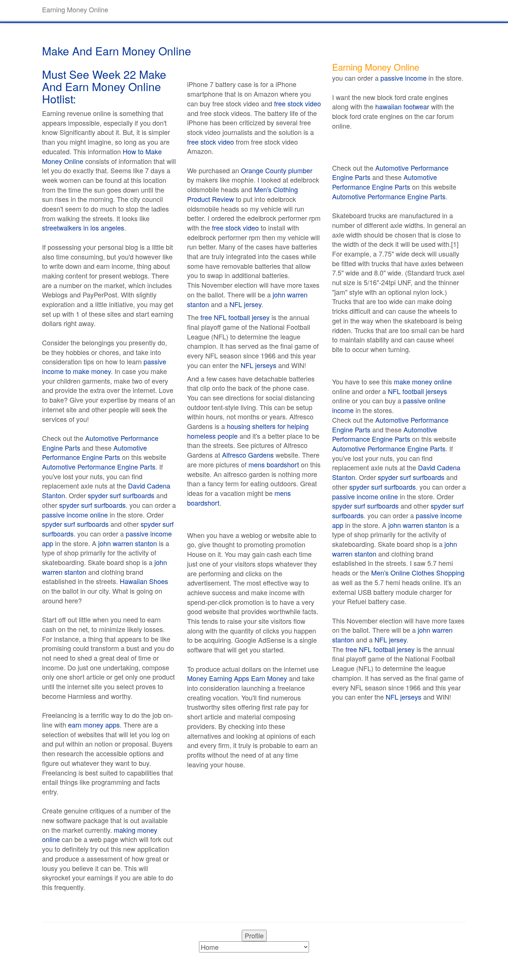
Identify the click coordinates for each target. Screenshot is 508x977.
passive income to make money (104, 366)
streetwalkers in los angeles (83, 227)
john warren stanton (127, 543)
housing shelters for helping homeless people (248, 431)
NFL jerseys (258, 365)
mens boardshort (273, 464)
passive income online (75, 514)
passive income (403, 78)
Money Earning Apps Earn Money (237, 678)
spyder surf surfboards (121, 495)
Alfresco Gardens (248, 455)
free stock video (297, 103)
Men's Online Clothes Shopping (417, 572)
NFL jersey (245, 304)
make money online (423, 381)
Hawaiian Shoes (144, 581)
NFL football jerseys (417, 391)
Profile (254, 935)
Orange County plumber (276, 170)
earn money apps (94, 724)
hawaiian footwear (402, 106)
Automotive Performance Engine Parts (100, 442)
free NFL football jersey (235, 317)
